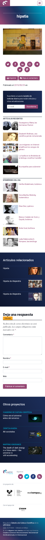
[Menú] (39, 3)
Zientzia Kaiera (10, 428)
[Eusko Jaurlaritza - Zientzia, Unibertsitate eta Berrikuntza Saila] (22, 510)
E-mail (6, 367)
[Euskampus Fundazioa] (35, 493)
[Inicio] (5, 3)
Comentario (8, 335)
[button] (8, 64)
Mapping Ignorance (12, 444)
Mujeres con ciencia (15, 530)
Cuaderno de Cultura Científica (17, 412)
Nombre (7, 358)
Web (4, 376)
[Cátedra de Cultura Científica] (14, 493)
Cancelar (8, 318)
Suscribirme (31, 107)
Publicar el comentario (15, 386)
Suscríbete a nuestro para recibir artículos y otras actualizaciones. (21, 98)
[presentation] (22, 126)
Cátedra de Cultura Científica (22, 523)
